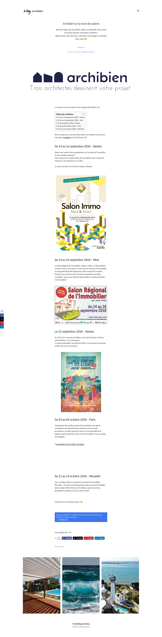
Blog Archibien (84, 624)
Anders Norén (85, 627)
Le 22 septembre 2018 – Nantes (69, 123)
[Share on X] (2, 319)
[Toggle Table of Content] (83, 114)
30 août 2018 (59, 546)
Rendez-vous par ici (88, 52)
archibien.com (63, 519)
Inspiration (81, 47)
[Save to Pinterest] (2, 323)
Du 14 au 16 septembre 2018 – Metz (70, 120)
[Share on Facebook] (2, 315)
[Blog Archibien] (77, 11)
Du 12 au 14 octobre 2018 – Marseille (71, 129)
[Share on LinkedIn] (2, 326)
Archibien (66, 137)
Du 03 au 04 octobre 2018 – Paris (69, 126)
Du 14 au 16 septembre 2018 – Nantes (71, 117)
